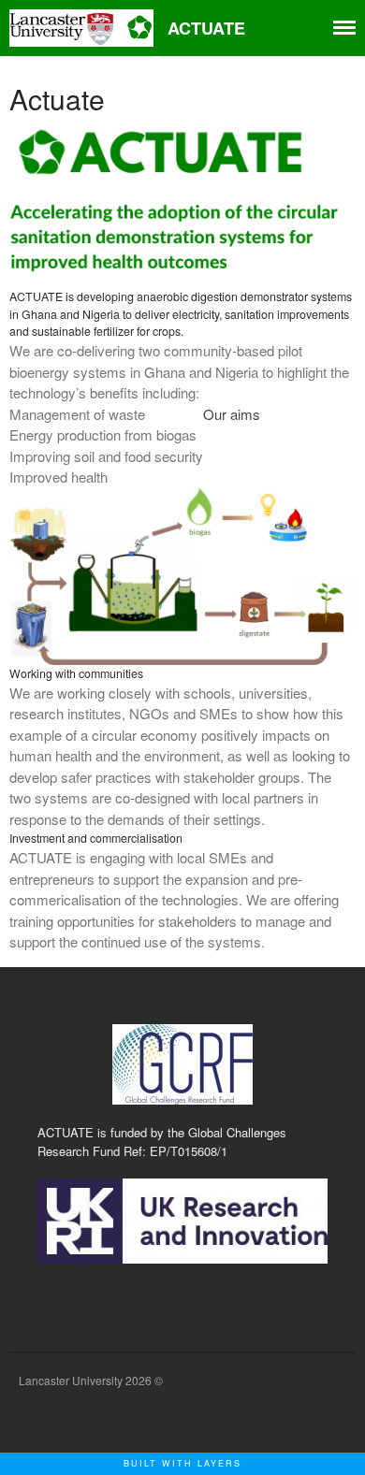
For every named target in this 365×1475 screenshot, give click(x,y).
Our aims (231, 414)
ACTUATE (206, 28)
